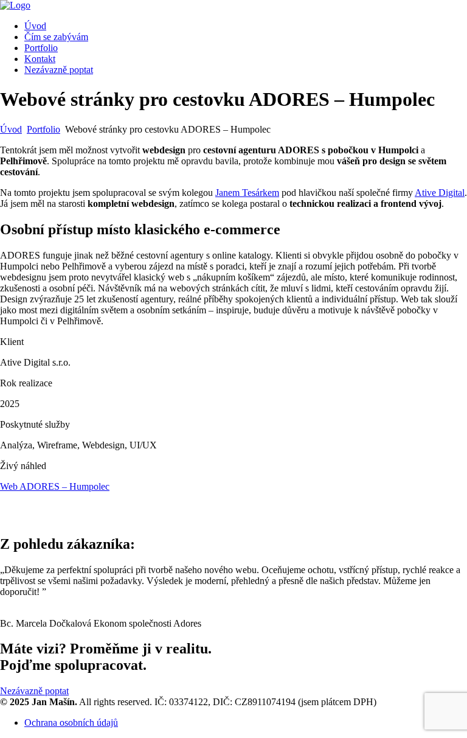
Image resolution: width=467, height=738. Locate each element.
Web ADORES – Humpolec (54, 486)
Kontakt (39, 59)
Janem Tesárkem (247, 192)
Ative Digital (440, 192)
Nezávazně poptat (58, 69)
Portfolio (41, 48)
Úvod (35, 26)
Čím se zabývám (56, 37)
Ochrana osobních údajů (71, 722)
